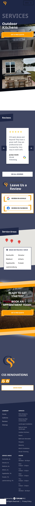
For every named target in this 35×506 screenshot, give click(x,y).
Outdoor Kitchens (24, 432)
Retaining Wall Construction (23, 420)
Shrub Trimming (23, 451)
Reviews (5, 421)
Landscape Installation (25, 424)
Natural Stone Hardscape (23, 428)
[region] (17, 148)
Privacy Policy (26, 501)
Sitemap (5, 425)
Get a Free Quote (17, 35)
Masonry (21, 445)
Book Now (17, 388)
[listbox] (17, 148)
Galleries (5, 418)
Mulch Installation (24, 448)
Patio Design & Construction (23, 415)
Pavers (21, 435)
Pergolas (21, 442)
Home (4, 414)
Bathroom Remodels (25, 439)
